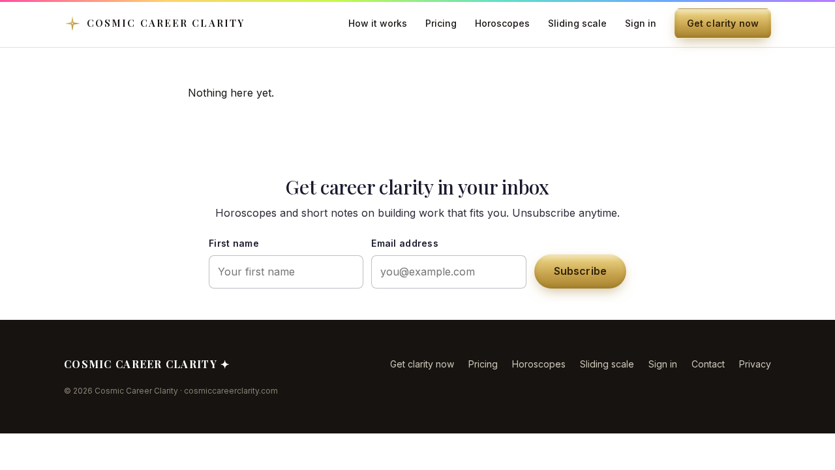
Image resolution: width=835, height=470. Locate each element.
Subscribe (580, 270)
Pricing (441, 23)
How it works (377, 23)
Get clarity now (723, 23)
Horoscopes (502, 23)
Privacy (755, 363)
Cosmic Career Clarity (166, 22)
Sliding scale (577, 23)
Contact (708, 363)
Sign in (640, 23)
